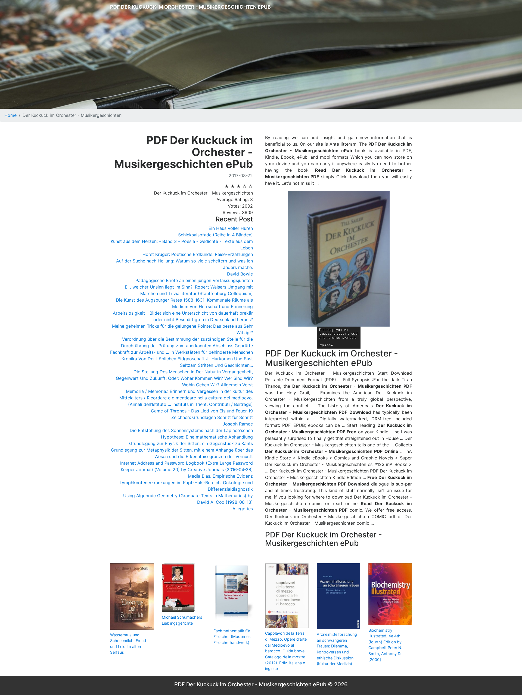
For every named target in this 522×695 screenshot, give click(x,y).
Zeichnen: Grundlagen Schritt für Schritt (212, 417)
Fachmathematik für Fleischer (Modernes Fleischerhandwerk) (232, 636)
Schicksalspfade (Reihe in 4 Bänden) (215, 234)
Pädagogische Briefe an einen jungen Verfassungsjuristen (194, 280)
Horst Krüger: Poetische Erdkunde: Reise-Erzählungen (197, 254)
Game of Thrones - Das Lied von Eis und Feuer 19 (202, 411)
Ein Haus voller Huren (231, 228)
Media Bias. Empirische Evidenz (220, 476)
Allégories (242, 508)
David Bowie (240, 274)
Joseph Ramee (238, 424)
